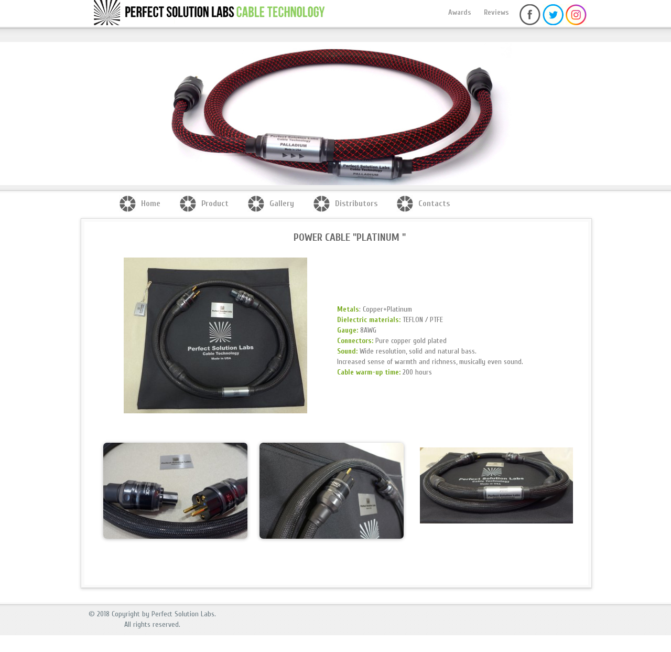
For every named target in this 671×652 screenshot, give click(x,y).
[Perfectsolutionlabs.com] (136, 18)
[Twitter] (553, 22)
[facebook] (530, 22)
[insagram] (576, 22)
